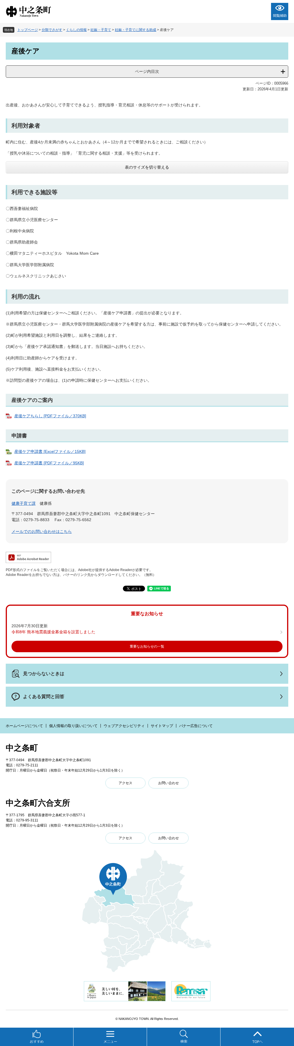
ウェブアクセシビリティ (124, 726)
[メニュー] (110, 1037)
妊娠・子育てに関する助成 (135, 30)
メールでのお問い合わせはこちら (41, 531)
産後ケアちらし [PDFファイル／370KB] (50, 416)
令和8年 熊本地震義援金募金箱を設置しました (53, 632)
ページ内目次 (147, 71)
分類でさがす (52, 30)
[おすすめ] (37, 1037)
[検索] (183, 1037)
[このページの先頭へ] (257, 1037)
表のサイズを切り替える (147, 167)
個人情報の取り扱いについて (73, 726)
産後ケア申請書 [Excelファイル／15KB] (50, 451)
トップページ (27, 30)
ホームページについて (24, 726)
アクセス (125, 783)
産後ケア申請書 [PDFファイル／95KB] (49, 463)
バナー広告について (196, 726)
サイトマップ (162, 726)
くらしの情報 (76, 30)
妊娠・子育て (100, 30)
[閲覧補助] (279, 11)
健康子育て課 (23, 503)
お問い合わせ (168, 783)
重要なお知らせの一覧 (147, 646)
